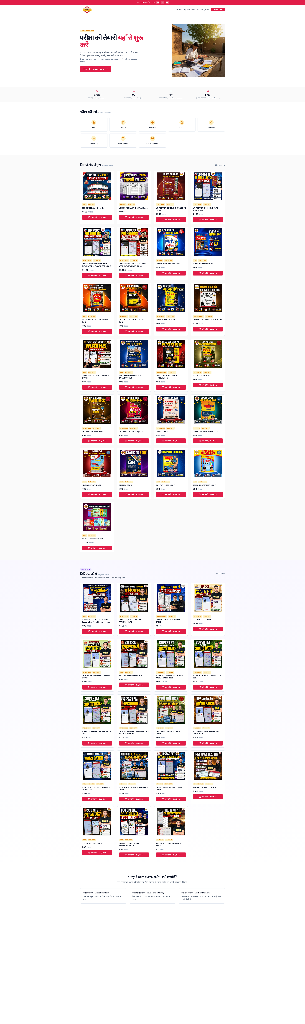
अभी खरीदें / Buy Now (98, 217)
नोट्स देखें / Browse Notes (94, 69)
